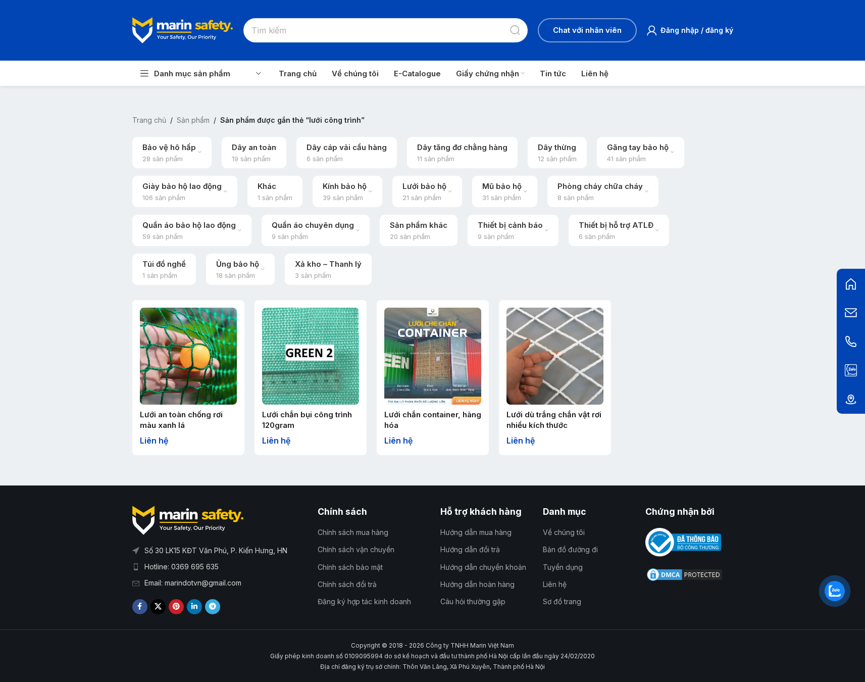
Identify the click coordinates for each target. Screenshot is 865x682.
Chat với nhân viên (587, 30)
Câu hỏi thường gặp (472, 601)
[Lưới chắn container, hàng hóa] (432, 356)
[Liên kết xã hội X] (158, 606)
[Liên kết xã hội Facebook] (139, 606)
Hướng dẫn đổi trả (470, 549)
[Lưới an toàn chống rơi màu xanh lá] (188, 356)
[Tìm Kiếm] (515, 30)
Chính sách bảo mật (350, 567)
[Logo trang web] (182, 29)
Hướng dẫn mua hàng (476, 532)
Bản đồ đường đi (570, 549)
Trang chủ (149, 120)
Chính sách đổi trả (347, 584)
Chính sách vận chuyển (356, 549)
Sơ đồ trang (562, 601)
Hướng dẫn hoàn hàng (477, 584)
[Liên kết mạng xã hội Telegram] (212, 606)
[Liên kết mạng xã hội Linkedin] (194, 606)
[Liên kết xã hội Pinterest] (176, 606)
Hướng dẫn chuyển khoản (483, 567)
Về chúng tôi (564, 532)
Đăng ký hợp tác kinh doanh (364, 601)
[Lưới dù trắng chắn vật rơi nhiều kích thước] (554, 356)
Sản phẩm (193, 120)
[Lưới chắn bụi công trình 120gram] (310, 356)
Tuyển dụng (563, 567)
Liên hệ (555, 584)
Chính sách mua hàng (353, 532)
